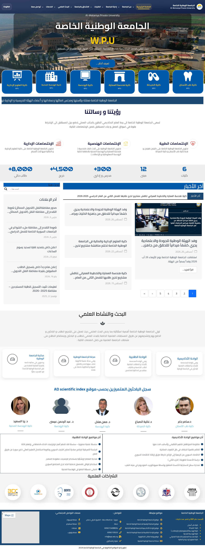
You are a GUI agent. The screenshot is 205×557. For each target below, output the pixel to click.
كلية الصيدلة (193, 528)
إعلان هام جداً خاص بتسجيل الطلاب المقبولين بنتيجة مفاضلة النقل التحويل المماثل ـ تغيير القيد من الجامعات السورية (33, 271)
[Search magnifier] (6, 189)
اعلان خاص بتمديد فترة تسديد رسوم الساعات (37, 249)
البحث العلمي (63, 7)
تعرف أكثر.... (102, 63)
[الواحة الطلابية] (115, 360)
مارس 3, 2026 (50, 217)
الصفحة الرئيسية (144, 7)
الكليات (97, 7)
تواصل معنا (36, 7)
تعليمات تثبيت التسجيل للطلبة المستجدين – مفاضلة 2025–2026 (33, 288)
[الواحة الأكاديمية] (166, 362)
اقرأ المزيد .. (188, 270)
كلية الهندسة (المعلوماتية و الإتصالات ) (184, 530)
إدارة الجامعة (111, 7)
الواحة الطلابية (138, 357)
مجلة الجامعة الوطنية (84, 357)
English (7, 7)
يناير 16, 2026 (51, 276)
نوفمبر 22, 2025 (49, 296)
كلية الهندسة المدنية (191, 533)
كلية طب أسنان (193, 525)
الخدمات (49, 7)
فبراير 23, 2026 (50, 257)
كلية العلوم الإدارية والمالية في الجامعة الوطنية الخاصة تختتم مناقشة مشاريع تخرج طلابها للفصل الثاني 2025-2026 (101, 246)
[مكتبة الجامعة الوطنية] (12, 359)
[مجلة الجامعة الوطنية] (63, 360)
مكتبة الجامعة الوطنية (36, 357)
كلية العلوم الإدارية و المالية (188, 539)
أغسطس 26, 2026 (184, 251)
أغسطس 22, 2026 (114, 251)
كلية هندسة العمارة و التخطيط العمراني (184, 536)
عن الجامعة (126, 7)
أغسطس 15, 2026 (114, 283)
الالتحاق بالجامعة (81, 7)
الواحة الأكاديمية (187, 358)
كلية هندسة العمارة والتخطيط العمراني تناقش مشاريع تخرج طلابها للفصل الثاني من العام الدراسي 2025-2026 (98, 277)
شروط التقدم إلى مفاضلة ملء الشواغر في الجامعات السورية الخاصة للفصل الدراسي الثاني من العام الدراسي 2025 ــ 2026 (33, 231)
